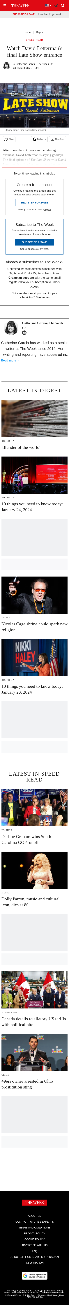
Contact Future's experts (34, 1221)
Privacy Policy (34, 1233)
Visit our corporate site (52, 1292)
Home (27, 32)
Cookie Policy (34, 1239)
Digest (39, 32)
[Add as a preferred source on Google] (34, 1276)
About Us (34, 1215)
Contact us (42, 297)
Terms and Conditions (34, 1227)
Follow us (41, 139)
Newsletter (60, 139)
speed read (34, 40)
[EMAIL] (25, 332)
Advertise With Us (34, 1245)
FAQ (34, 1251)
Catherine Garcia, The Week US (35, 64)
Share (11, 139)
